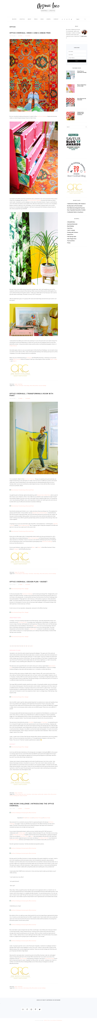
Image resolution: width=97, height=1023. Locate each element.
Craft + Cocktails (71, 230)
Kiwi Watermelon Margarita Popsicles (76, 207)
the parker (25, 795)
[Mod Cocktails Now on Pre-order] (70, 88)
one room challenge (42, 385)
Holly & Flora (70, 234)
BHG (24, 817)
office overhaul (35, 385)
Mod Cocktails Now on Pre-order (81, 85)
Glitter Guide (29, 817)
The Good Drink (71, 240)
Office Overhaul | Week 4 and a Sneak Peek (30, 33)
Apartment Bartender (72, 224)
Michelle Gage (21, 833)
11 (27, 646)
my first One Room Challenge (34, 200)
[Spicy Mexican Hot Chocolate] (70, 102)
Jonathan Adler (32, 628)
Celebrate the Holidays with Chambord (80, 113)
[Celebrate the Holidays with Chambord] (70, 116)
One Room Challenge (42, 116)
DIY (18, 572)
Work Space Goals (49, 958)
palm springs (20, 795)
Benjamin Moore (22, 573)
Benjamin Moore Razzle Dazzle (39, 512)
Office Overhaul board (33, 538)
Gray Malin (31, 722)
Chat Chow (69, 228)
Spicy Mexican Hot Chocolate (81, 99)
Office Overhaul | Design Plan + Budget (29, 582)
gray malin (24, 794)
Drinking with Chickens (72, 232)
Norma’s (35, 625)
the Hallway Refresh (43, 838)
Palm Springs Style (71, 236)
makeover (46, 794)
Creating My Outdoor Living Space (75, 212)
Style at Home (47, 817)
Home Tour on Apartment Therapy (81, 72)
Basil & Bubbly (70, 226)
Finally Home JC (13, 345)
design (26, 573)
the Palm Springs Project (18, 834)
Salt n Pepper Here (71, 238)
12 (30, 646)
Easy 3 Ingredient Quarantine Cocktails (76, 209)
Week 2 (39, 547)
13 (32, 646)
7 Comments (27, 398)
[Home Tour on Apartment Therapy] (70, 75)
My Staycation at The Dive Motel (74, 205)
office (31, 385)
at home (16, 385)
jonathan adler (40, 794)
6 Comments (27, 808)
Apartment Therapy (38, 817)
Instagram (29, 357)
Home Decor (20, 384)
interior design (26, 385)
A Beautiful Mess (71, 221)
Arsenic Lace (48, 8)
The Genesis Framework (56, 1020)
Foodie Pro (46, 1020)
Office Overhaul (17, 359)
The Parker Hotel (23, 622)
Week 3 (14, 361)
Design (15, 384)
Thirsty (68, 242)
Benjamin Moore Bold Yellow (43, 495)
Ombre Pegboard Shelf (23, 525)
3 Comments (27, 35)
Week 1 (52, 359)
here (21, 836)
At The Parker (44, 722)
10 (25, 646)
